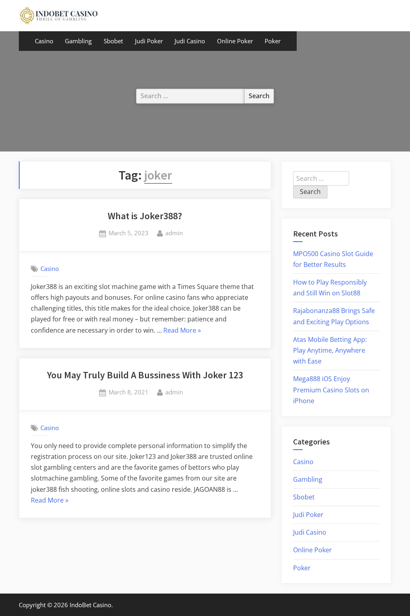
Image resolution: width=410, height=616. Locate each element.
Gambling (78, 41)
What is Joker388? (145, 216)
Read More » (182, 330)
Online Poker (235, 41)
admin (174, 232)
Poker (273, 41)
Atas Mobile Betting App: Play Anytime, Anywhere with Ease (330, 350)
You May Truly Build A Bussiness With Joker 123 (145, 375)
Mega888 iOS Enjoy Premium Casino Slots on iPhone (331, 389)
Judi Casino (190, 41)
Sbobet (113, 41)
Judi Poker (149, 41)
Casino (44, 41)
